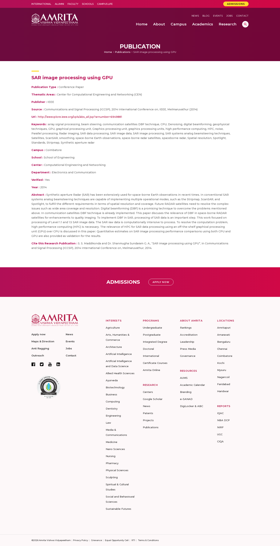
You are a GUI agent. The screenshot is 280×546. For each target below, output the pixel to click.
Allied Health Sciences (120, 373)
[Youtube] (50, 364)
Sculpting (112, 477)
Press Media (188, 348)
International (41, 3)
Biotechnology (115, 387)
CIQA (220, 441)
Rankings (186, 327)
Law (108, 422)
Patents (148, 413)
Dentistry (112, 408)
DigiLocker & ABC (191, 406)
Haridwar (223, 391)
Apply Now (161, 282)
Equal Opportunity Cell (117, 540)
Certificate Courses (155, 362)
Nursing (110, 456)
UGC (219, 434)
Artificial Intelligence (119, 353)
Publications (122, 51)
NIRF (220, 427)
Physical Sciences (117, 470)
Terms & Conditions (148, 540)
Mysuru (221, 370)
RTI (133, 540)
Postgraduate (152, 334)
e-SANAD (186, 399)
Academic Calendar (192, 384)
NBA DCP (223, 420)
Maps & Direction (42, 341)
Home (108, 51)
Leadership (187, 341)
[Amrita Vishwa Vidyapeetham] (54, 19)
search (245, 24)
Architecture (114, 346)
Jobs (229, 15)
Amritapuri (223, 327)
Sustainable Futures (118, 508)
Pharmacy (112, 463)
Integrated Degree (155, 341)
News (195, 15)
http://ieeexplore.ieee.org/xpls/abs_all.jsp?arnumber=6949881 (80, 117)
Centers (148, 391)
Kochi (220, 362)
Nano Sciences (115, 449)
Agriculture (113, 327)
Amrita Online (151, 370)
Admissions (236, 3)
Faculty (73, 3)
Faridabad (223, 384)
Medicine (111, 441)
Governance (187, 355)
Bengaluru (223, 341)
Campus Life (105, 3)
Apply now (38, 334)
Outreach (37, 355)
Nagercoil (223, 377)
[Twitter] (42, 364)
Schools (88, 3)
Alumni (59, 3)
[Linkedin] (58, 364)
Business (111, 394)
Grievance (96, 540)
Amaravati (223, 334)
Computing (113, 401)
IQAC (220, 413)
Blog (206, 15)
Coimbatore (224, 355)
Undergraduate (152, 327)
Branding (185, 391)
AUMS (184, 377)
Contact (242, 15)
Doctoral (148, 348)
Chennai (222, 348)
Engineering (113, 415)
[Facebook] (33, 364)
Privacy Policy (80, 540)
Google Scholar (152, 399)
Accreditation (189, 334)
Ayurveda (112, 380)
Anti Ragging (40, 348)
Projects (148, 420)
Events (218, 15)
